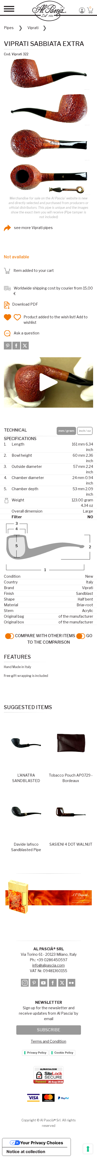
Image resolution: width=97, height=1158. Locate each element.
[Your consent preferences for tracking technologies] (88, 1149)
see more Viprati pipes (33, 227)
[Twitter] (25, 345)
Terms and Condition (48, 1041)
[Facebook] (16, 345)
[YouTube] (44, 983)
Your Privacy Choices (41, 1142)
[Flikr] (72, 983)
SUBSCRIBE (48, 1029)
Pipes (9, 27)
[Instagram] (25, 983)
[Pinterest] (8, 345)
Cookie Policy (63, 1052)
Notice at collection (25, 1151)
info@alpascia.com (48, 965)
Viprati (33, 27)
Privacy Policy (36, 1052)
